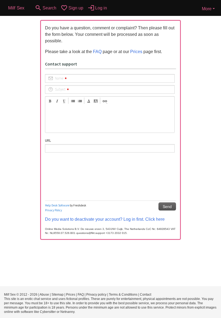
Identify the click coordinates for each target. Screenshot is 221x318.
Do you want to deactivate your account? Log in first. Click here (105, 219)
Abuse (44, 294)
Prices (136, 51)
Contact (145, 294)
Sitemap (57, 294)
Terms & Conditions (123, 294)
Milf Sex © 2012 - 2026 (20, 294)
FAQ (97, 51)
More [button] (207, 8)
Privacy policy (96, 294)
